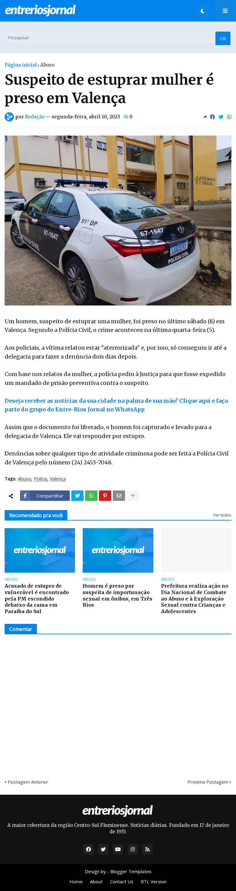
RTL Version (154, 881)
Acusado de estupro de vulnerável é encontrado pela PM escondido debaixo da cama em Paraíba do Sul (37, 598)
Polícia (40, 478)
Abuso (47, 65)
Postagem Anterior (28, 782)
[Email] (119, 495)
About (96, 881)
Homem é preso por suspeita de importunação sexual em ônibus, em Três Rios (117, 595)
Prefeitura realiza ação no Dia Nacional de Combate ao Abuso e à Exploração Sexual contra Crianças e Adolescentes (194, 598)
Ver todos (222, 515)
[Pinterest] (105, 495)
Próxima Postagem (207, 782)
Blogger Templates (130, 871)
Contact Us (121, 881)
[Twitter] (220, 116)
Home (76, 881)
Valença (58, 478)
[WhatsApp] (229, 116)
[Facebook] (212, 116)
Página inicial (21, 65)
